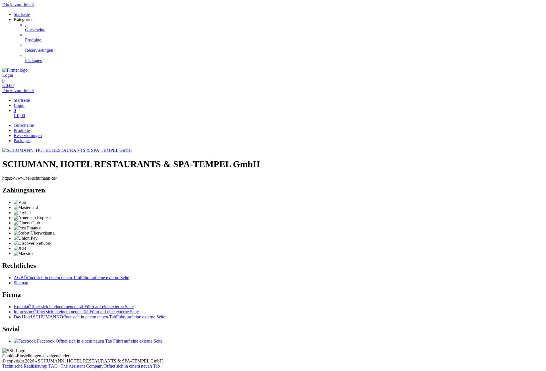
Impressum (76, 311)
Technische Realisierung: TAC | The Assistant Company (81, 366)
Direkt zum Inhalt (18, 4)
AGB (71, 277)
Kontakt (74, 306)
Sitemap (21, 282)
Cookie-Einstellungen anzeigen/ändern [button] (37, 355)
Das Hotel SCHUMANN (89, 316)
